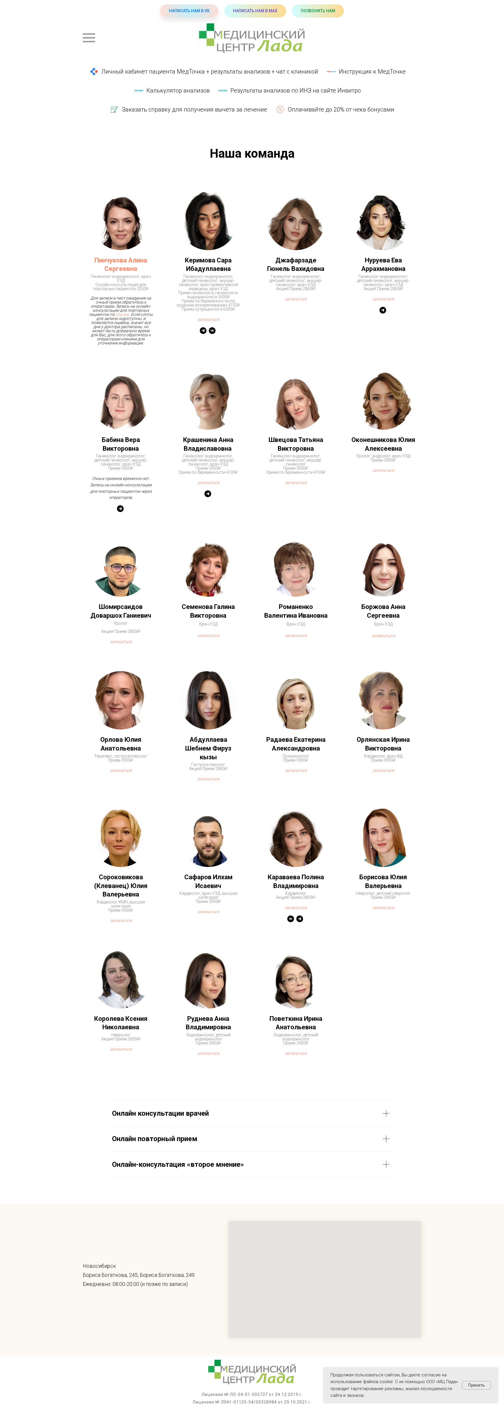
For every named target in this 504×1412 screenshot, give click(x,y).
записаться (208, 482)
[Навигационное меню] (89, 38)
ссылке (122, 314)
